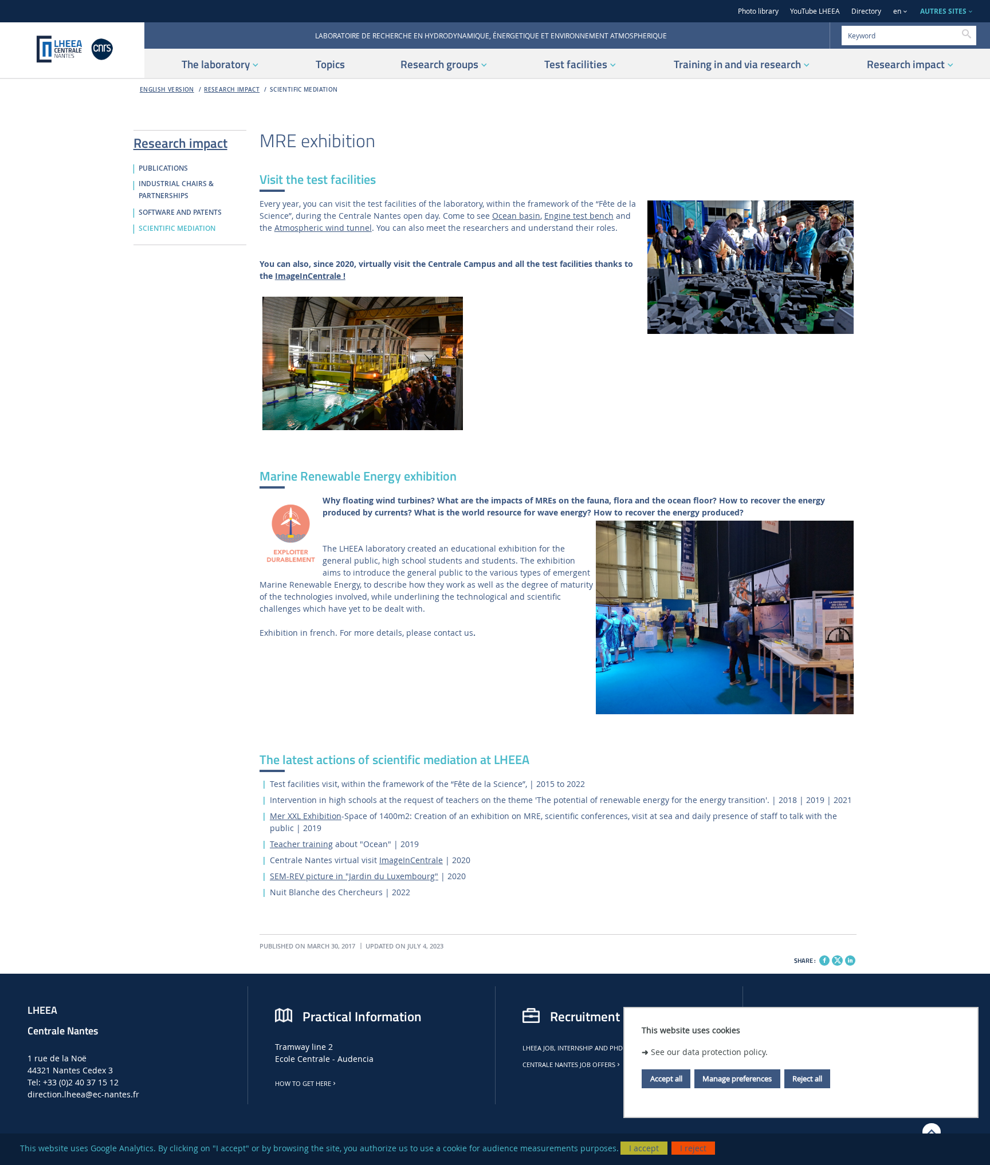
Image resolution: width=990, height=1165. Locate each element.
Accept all (666, 1079)
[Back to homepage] (72, 49)
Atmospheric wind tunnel (323, 227)
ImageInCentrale (411, 860)
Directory (866, 11)
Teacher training (301, 844)
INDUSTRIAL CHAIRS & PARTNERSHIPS (176, 189)
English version (167, 89)
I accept (644, 1148)
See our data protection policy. (709, 1051)
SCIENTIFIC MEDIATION (304, 89)
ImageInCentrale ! (310, 275)
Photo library (758, 11)
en (897, 11)
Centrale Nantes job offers (568, 1065)
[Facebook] (824, 960)
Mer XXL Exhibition (305, 815)
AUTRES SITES (943, 11)
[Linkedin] (850, 960)
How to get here (303, 1084)
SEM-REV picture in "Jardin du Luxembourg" (354, 876)
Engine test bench (579, 215)
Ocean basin (516, 215)
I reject (693, 1148)
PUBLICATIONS (163, 168)
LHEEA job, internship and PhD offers (584, 1048)
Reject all (807, 1079)
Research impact (232, 89)
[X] (837, 959)
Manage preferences (737, 1079)
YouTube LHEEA (815, 11)
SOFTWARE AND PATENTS (180, 212)
